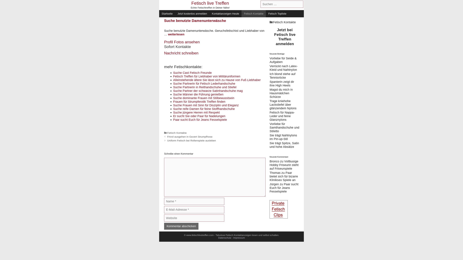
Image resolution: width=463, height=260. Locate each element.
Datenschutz (224, 238)
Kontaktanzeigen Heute (225, 13)
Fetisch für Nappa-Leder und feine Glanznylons (282, 116)
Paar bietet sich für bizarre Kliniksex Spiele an (284, 176)
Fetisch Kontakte (253, 13)
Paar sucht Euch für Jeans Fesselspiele (284, 187)
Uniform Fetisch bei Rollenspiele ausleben (191, 140)
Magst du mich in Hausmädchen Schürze (281, 93)
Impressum (239, 238)
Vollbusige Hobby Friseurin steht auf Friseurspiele (284, 165)
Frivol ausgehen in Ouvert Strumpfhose (189, 136)
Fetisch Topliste (277, 13)
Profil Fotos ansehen (182, 42)
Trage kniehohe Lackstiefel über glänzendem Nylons (283, 104)
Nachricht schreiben (181, 53)
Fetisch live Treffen (210, 3)
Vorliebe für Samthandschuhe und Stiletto (284, 127)
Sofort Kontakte (177, 47)
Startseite (167, 13)
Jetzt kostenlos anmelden (192, 13)
